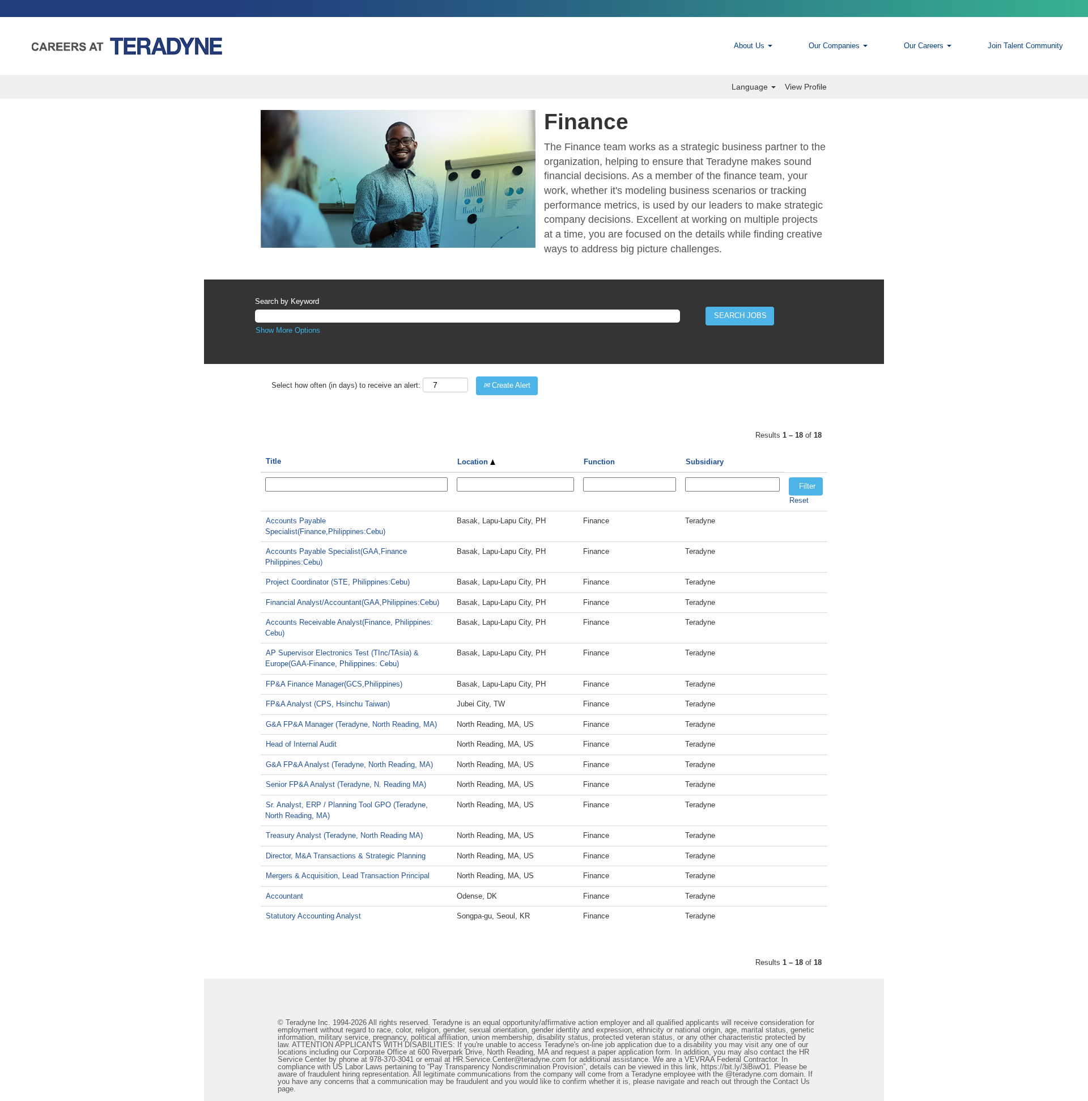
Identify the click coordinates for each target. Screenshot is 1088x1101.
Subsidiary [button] (705, 462)
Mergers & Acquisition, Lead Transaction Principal (348, 875)
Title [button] (273, 461)
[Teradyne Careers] (202, 46)
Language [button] (751, 86)
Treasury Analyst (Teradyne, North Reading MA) (344, 835)
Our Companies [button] (835, 45)
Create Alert (510, 385)
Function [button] (599, 462)
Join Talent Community (1025, 45)
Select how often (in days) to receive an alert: (345, 385)
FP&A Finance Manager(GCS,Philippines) (334, 684)
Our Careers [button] (925, 45)
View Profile (806, 86)
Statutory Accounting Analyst (313, 916)
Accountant (284, 896)
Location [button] (473, 462)
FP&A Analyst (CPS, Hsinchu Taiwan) (328, 704)
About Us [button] (750, 45)
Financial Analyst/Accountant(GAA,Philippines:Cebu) (352, 602)
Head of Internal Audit (301, 744)
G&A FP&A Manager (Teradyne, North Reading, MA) (351, 724)
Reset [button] (799, 500)
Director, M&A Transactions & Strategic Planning (346, 856)
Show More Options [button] (288, 330)
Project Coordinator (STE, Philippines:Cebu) (338, 582)
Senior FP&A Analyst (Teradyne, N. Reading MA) (346, 784)
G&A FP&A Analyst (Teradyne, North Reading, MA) (349, 764)
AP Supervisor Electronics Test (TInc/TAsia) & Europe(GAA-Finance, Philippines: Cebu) (342, 658)
